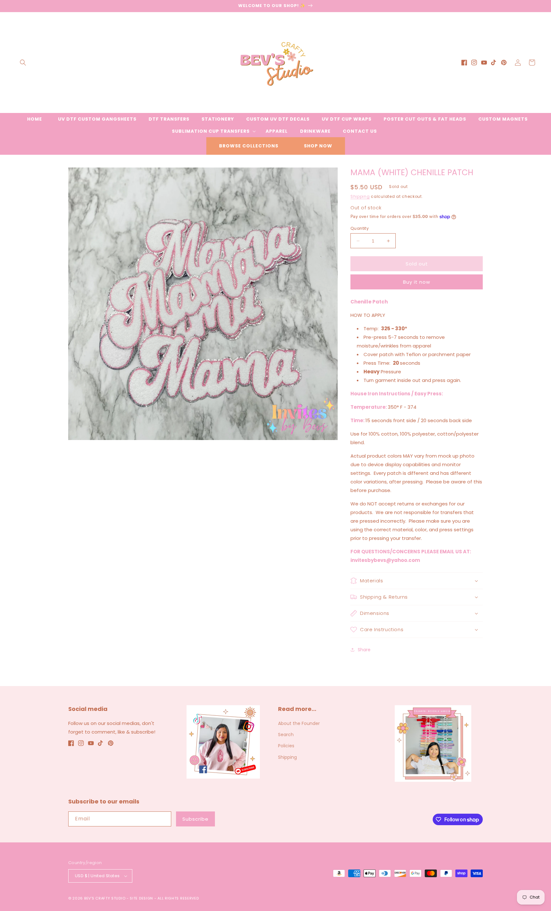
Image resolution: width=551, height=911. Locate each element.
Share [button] (364, 649)
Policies (286, 746)
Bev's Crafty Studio (104, 898)
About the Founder (299, 723)
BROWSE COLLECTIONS (248, 146)
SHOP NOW (318, 146)
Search (286, 734)
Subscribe (195, 819)
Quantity (359, 228)
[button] (23, 63)
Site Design (141, 898)
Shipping (360, 196)
